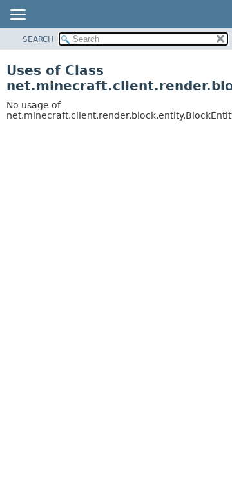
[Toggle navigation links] (17, 15)
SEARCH (38, 39)
